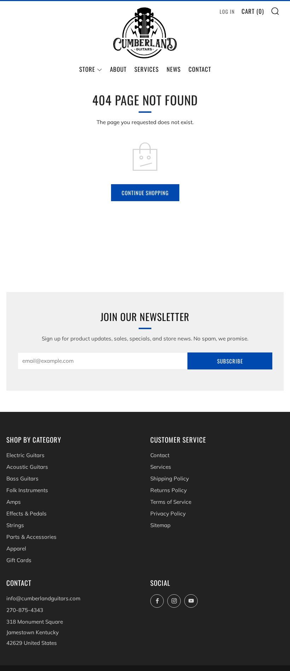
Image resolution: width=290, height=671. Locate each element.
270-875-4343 (24, 610)
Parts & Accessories (31, 536)
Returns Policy (168, 490)
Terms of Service (170, 501)
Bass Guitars (22, 478)
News (174, 69)
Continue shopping (145, 193)
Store (87, 69)
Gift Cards (18, 560)
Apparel (16, 548)
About (118, 69)
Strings (15, 525)
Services (146, 69)
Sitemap (160, 525)
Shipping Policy (169, 478)
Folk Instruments (27, 490)
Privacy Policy (168, 513)
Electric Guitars (25, 455)
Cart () (253, 11)
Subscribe (230, 361)
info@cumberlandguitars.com (43, 598)
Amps (13, 501)
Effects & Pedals (26, 513)
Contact (199, 69)
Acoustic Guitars (27, 466)
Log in (227, 11)
